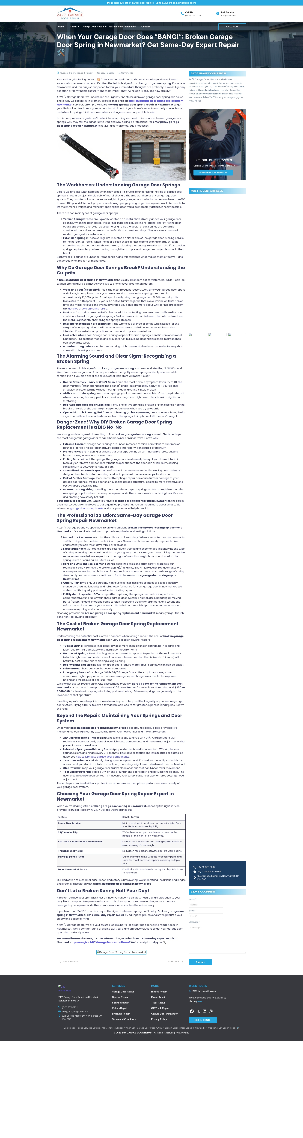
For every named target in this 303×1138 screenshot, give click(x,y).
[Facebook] (192, 1011)
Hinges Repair (159, 991)
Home (61, 26)
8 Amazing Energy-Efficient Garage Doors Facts (215, 327)
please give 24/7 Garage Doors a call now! (102, 942)
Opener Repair (120, 997)
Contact (145, 26)
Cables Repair (120, 1008)
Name (192, 899)
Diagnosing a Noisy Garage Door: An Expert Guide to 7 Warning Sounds (216, 292)
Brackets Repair (121, 1013)
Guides (64, 73)
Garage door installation (122, 26)
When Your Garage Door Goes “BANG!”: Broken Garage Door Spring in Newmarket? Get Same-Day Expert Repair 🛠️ (216, 304)
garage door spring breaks (87, 508)
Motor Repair (158, 997)
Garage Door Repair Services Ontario (82, 1028)
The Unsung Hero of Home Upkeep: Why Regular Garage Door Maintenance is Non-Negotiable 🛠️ (215, 316)
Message (194, 922)
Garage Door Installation (164, 1013)
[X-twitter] (198, 1011)
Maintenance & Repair (80, 73)
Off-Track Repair (160, 1008)
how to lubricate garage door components (102, 757)
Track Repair (158, 1002)
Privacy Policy (159, 1019)
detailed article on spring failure (87, 308)
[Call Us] (182, 13)
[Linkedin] (204, 1011)
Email (192, 911)
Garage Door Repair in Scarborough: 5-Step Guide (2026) (216, 243)
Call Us (189, 12)
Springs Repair (120, 1002)
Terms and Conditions (124, 1019)
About (73, 26)
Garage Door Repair (93, 26)
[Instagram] (211, 1011)
